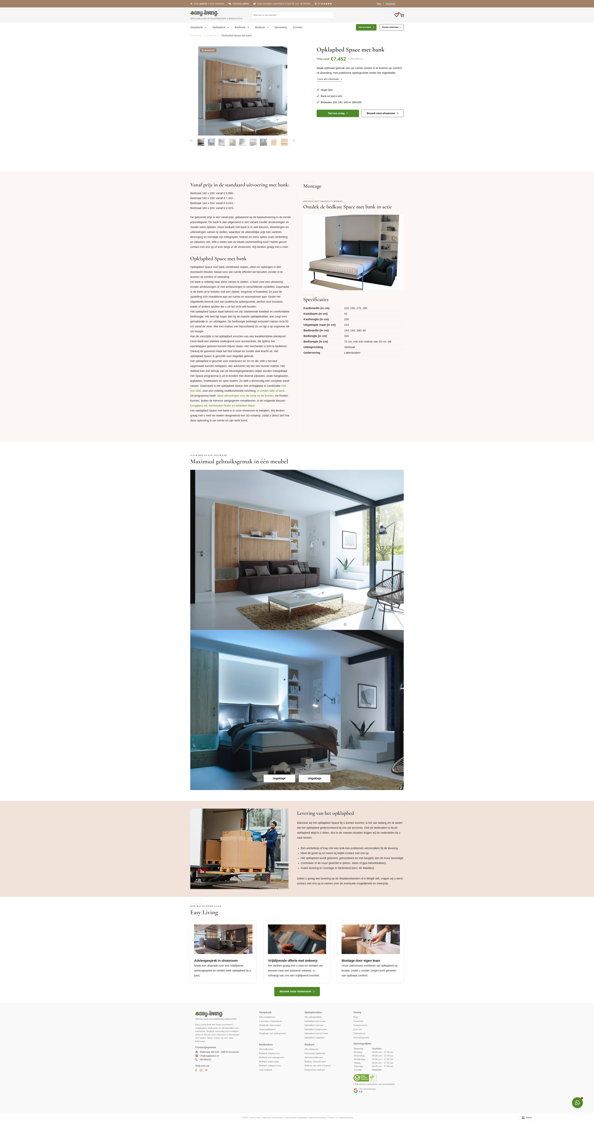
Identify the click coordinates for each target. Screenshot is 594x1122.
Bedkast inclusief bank (315, 1061)
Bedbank (240, 27)
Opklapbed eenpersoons (316, 1029)
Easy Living (196, 35)
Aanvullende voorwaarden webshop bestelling (305, 1117)
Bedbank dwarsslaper (269, 1061)
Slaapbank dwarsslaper (270, 1025)
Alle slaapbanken (267, 1017)
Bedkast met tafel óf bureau (318, 1065)
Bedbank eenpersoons (269, 1053)
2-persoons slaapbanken (270, 1021)
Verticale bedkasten (314, 1057)
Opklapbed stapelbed (314, 1037)
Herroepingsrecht (361, 1037)
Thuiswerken (359, 1033)
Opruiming (280, 27)
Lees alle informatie (328, 79)
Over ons (357, 1029)
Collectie (211, 35)
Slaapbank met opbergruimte (272, 1033)
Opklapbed (218, 27)
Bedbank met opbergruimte (271, 1057)
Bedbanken (266, 1044)
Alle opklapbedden (313, 1017)
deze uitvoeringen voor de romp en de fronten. (245, 395)
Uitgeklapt (314, 778)
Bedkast (260, 27)
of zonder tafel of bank (271, 390)
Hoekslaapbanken (267, 1029)
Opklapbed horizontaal (315, 1021)
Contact (297, 27)
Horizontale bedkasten (315, 1053)
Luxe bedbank (265, 1069)
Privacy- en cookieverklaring (340, 1117)
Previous (192, 140)
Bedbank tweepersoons (270, 1065)
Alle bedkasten (312, 1049)
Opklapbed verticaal (314, 1025)
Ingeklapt (279, 778)
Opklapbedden (313, 1012)
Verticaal (349, 347)
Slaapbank (196, 27)
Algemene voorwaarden (272, 1117)
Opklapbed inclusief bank (316, 1033)
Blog (379, 3)
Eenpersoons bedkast (315, 1069)
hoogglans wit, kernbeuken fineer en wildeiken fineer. (223, 405)
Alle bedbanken (266, 1049)
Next (293, 140)
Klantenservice (360, 1025)
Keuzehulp (390, 3)
